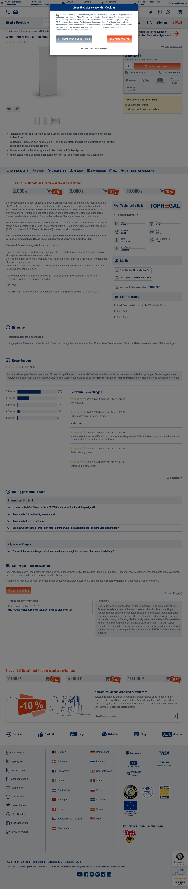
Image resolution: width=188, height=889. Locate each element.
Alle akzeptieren (119, 39)
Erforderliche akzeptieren (74, 39)
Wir (57, 15)
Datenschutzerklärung (75, 27)
